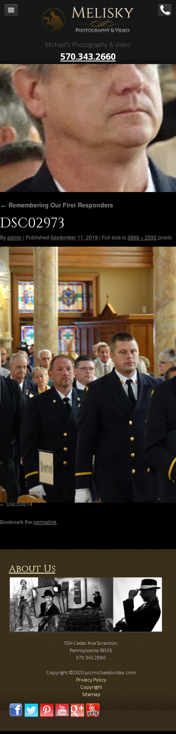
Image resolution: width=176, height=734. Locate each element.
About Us (32, 569)
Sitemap (91, 694)
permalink (44, 521)
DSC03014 (19, 503)
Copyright (91, 687)
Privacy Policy (91, 679)
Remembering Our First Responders (56, 205)
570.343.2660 (88, 56)
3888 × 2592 (142, 237)
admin (14, 237)
